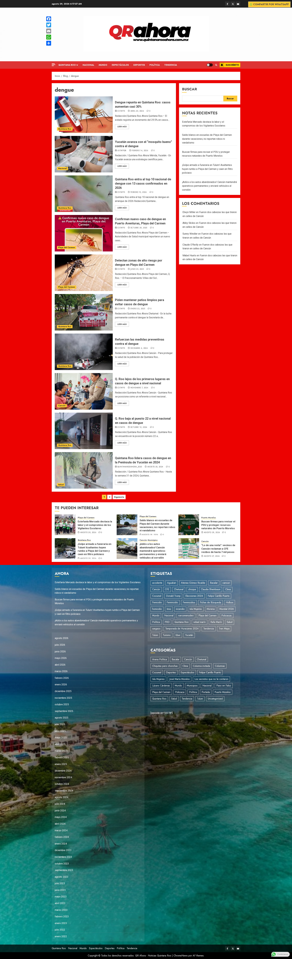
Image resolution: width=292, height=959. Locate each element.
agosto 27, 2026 (212, 556)
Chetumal (178, 589)
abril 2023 (60, 903)
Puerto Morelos (208, 517)
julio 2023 (60, 883)
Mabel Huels (189, 255)
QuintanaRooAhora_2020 (129, 467)
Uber (178, 635)
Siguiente (119, 497)
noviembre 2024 (63, 777)
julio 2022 (60, 929)
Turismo (167, 635)
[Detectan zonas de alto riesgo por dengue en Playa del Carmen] (84, 272)
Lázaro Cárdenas (161, 685)
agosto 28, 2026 (88, 532)
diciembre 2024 (63, 770)
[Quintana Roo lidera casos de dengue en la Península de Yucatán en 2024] (84, 470)
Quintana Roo (67, 64)
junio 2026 (60, 651)
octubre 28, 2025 (138, 228)
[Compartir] (49, 43)
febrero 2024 (62, 837)
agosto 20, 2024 (155, 467)
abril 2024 (60, 823)
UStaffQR (121, 150)
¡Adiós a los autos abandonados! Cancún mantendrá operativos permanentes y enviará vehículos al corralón (209, 186)
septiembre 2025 (64, 711)
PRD (167, 622)
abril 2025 (60, 744)
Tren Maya (224, 628)
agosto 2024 (61, 797)
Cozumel (156, 596)
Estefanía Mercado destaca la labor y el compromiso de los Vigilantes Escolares (95, 525)
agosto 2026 (61, 638)
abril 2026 (60, 664)
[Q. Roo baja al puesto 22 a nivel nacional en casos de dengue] (84, 431)
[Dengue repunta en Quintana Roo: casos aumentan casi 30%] (84, 114)
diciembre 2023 (63, 850)
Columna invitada (201, 666)
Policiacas (226, 615)
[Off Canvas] (53, 64)
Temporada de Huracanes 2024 (181, 628)
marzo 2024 (61, 830)
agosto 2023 (61, 876)
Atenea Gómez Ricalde (193, 583)
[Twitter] (49, 25)
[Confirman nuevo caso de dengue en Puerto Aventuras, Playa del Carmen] (84, 233)
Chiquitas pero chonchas (165, 666)
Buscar (189, 89)
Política (154, 64)
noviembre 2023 (63, 856)
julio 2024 (60, 803)
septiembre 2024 (64, 790)
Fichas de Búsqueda (210, 602)
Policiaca (179, 692)
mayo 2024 (61, 817)
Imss (169, 609)
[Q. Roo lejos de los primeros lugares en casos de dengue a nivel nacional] (84, 391)
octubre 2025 (62, 704)
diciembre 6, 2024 (139, 348)
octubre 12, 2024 (138, 427)
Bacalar (214, 583)
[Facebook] (49, 19)
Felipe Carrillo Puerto (218, 596)
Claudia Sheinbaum (210, 589)
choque (192, 589)
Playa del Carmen (66, 247)
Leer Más (122, 126)
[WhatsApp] (49, 37)
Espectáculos (120, 64)
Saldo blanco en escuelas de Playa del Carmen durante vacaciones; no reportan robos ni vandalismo (207, 138)
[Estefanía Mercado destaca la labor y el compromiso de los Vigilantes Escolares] (65, 524)
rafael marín (199, 622)
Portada (206, 692)
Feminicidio (172, 602)
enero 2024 (61, 843)
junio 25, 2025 (137, 269)
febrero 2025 (62, 757)
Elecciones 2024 (194, 596)
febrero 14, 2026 (140, 150)
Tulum (155, 635)
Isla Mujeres (195, 609)
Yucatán (189, 635)
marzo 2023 (61, 910)
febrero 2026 (62, 678)
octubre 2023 (62, 863)
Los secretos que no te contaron (211, 679)
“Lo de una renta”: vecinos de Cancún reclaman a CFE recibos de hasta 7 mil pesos (218, 549)
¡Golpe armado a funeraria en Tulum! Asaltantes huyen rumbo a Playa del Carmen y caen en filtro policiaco (207, 169)
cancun (226, 583)
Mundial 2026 (226, 609)
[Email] (49, 31)
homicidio (157, 609)
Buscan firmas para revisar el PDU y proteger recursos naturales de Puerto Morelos (218, 525)
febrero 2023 (62, 916)
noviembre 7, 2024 (139, 388)
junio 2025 (60, 731)
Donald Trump (173, 596)
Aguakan (171, 583)
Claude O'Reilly (190, 244)
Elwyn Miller (188, 212)
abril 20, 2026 (137, 111)
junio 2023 (60, 890)
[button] (216, 65)
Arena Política (159, 659)
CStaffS (121, 111)
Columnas (220, 666)
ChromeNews (181, 955)
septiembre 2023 (64, 870)
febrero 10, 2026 (138, 192)
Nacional (88, 64)
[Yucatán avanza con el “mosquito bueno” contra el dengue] (84, 154)
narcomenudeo (186, 615)
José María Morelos (179, 679)
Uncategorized (215, 698)
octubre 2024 (62, 783)
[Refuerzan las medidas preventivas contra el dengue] (84, 352)
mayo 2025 (61, 737)
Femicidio (157, 602)
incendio (180, 609)
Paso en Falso (223, 685)
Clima (228, 589)
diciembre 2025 (63, 691)
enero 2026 (61, 684)
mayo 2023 (61, 896)
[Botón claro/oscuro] (210, 64)
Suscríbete (232, 64)
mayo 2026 (61, 658)
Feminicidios (189, 602)
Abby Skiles (188, 223)
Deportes (139, 64)
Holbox (229, 602)
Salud (61, 484)
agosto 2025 (61, 717)
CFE (167, 589)
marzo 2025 (61, 750)
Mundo (103, 64)
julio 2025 (60, 724)
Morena (211, 609)
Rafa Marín (216, 622)
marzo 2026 (61, 671)
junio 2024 (60, 810)
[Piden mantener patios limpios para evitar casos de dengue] (84, 312)
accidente (157, 583)
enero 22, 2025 (137, 309)
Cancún (62, 405)
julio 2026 (60, 644)
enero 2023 (61, 923)
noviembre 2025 (63, 697)
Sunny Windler (190, 233)
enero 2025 (61, 764)
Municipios (153, 540)
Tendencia (170, 64)
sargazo (156, 628)
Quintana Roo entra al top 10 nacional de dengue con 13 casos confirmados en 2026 (143, 183)
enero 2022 (61, 936)
